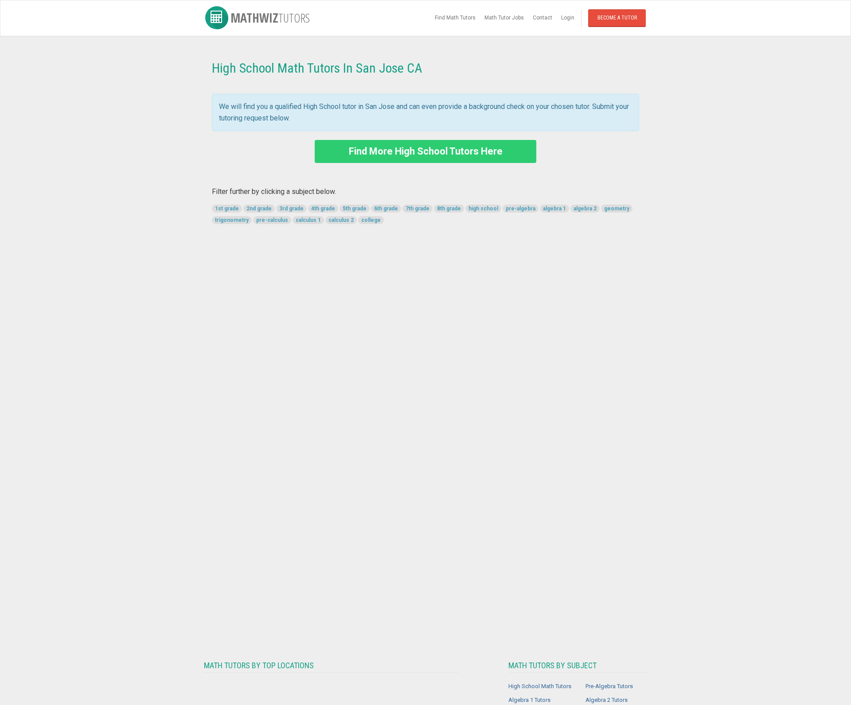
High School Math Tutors (539, 686)
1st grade (227, 208)
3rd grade (291, 208)
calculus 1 (308, 220)
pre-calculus (272, 220)
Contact (542, 18)
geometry (616, 208)
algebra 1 (554, 208)
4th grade (323, 208)
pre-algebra (520, 208)
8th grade (449, 208)
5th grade (355, 208)
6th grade (386, 208)
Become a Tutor (617, 18)
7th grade (417, 208)
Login (567, 18)
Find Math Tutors (455, 18)
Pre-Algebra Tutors (609, 686)
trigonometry (232, 220)
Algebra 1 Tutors (529, 700)
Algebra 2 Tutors (607, 700)
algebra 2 (585, 208)
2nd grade (259, 208)
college (371, 220)
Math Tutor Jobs (504, 18)
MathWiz (270, 17)
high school (483, 208)
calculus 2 (341, 220)
